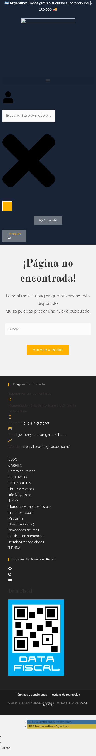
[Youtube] (10, 580)
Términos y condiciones (26, 542)
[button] (48, 80)
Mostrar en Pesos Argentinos (47, 726)
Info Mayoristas (19, 495)
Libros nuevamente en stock (29, 507)
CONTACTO (17, 477)
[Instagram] (9, 574)
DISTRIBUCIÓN (19, 483)
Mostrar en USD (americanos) (49, 721)
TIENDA (14, 548)
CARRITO (15, 465)
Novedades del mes (23, 530)
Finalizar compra (21, 489)
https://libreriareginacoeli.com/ (46, 447)
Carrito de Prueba (21, 471)
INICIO (13, 501)
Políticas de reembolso (25, 536)
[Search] (7, 206)
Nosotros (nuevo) (21, 524)
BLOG (12, 459)
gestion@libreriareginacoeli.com (42, 435)
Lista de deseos (20, 512)
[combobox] (28, 116)
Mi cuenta (15, 518)
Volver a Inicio (48, 350)
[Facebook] (10, 568)
